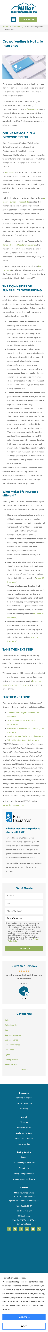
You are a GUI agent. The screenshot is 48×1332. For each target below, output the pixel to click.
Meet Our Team (24, 1127)
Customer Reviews (24, 1133)
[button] (13, 19)
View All (24, 1069)
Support (24, 1157)
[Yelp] (21, 1229)
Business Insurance (24, 1103)
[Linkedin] (33, 1229)
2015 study (9, 172)
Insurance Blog (16, 26)
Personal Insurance (24, 1097)
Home (5, 26)
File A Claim (24, 1168)
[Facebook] (15, 1229)
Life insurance (31, 109)
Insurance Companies (24, 1138)
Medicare (24, 1108)
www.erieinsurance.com (13, 805)
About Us (24, 1122)
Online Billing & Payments (24, 1162)
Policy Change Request (24, 1173)
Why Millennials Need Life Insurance (23, 740)
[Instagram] (27, 1229)
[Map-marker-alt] (9, 1229)
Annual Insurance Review (24, 1179)
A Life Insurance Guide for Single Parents (25, 736)
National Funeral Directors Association (19, 245)
